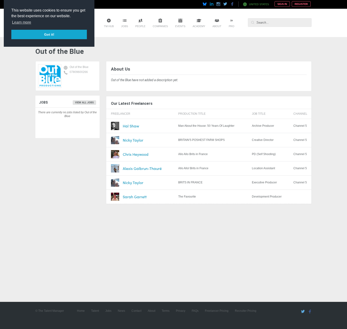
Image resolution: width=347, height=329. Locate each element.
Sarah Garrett (135, 196)
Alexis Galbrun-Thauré (142, 168)
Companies (160, 26)
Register (301, 4)
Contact (136, 310)
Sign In (282, 4)
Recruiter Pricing (245, 310)
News (121, 310)
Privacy (180, 310)
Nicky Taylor (133, 140)
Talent (95, 310)
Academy (199, 26)
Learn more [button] (21, 22)
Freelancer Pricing (217, 310)
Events (180, 26)
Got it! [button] (49, 34)
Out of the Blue (79, 67)
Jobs (124, 26)
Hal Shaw (131, 126)
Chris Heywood (135, 154)
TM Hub (109, 26)
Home (81, 310)
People (140, 26)
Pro (231, 26)
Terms (165, 310)
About (216, 26)
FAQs (195, 310)
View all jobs (84, 102)
